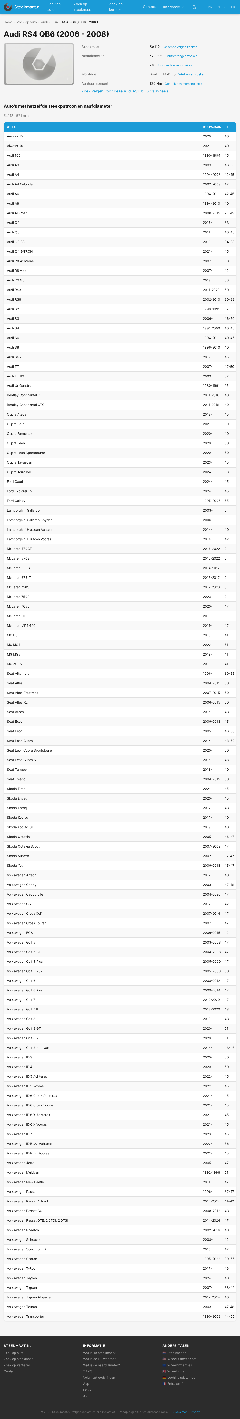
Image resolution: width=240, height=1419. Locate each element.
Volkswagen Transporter (25, 1316)
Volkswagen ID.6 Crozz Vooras (30, 1105)
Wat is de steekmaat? (99, 1353)
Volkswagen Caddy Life (25, 894)
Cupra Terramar (19, 472)
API (85, 1396)
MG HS (12, 635)
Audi (44, 22)
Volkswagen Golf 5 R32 (24, 971)
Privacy (195, 1412)
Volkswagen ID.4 (19, 1067)
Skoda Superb (18, 856)
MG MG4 (13, 645)
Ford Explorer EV (19, 491)
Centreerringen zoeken (181, 56)
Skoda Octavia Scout (23, 846)
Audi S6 (13, 338)
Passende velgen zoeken (179, 47)
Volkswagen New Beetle (25, 1182)
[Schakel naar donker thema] (194, 7)
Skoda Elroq (16, 789)
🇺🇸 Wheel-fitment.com (179, 1359)
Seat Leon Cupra (20, 741)
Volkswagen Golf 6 (21, 981)
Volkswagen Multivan (23, 1172)
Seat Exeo (14, 721)
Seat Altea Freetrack (22, 693)
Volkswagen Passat (22, 1192)
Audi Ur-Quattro (19, 385)
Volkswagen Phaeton (23, 1230)
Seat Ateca (15, 712)
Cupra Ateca (16, 414)
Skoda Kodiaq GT (20, 827)
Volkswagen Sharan (22, 1259)
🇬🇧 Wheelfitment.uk (177, 1371)
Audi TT (13, 367)
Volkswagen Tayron (22, 1278)
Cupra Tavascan (19, 462)
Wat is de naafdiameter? (101, 1365)
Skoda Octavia (18, 837)
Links (87, 1390)
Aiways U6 (15, 146)
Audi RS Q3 (16, 280)
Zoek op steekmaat (82, 7)
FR (233, 7)
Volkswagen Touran (22, 1307)
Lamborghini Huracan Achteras (30, 529)
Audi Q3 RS (16, 242)
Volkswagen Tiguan (22, 1288)
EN (218, 7)
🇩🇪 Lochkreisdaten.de (178, 1377)
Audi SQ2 (14, 357)
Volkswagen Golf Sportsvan (28, 1048)
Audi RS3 (14, 290)
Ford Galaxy (16, 501)
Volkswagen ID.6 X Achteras (28, 1115)
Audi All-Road (17, 213)
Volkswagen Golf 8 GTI (24, 1028)
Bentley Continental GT (24, 395)
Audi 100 (14, 155)
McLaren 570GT (19, 549)
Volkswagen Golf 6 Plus (25, 990)
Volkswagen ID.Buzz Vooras (28, 1153)
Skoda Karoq (17, 808)
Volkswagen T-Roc (21, 1268)
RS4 (55, 22)
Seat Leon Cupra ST (22, 760)
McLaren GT (16, 616)
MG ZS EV (14, 664)
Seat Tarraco (17, 769)
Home (8, 22)
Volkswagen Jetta (20, 1163)
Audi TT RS (15, 376)
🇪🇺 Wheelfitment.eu (177, 1365)
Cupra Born (15, 424)
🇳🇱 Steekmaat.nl (174, 1353)
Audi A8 (13, 203)
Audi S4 (13, 328)
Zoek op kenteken (117, 7)
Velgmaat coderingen (99, 1377)
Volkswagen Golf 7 (21, 1000)
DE (225, 7)
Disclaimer (179, 1412)
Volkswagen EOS (20, 933)
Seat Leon (14, 731)
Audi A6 (13, 194)
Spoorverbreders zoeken (174, 65)
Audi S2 (13, 309)
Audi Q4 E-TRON (20, 251)
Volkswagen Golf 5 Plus (25, 961)
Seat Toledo (16, 779)
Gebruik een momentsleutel (184, 83)
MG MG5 (13, 654)
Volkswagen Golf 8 (21, 1019)
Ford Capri (15, 481)
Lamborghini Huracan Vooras (29, 539)
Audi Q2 (13, 223)
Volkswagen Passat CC (24, 1211)
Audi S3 (13, 319)
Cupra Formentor (20, 433)
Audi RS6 (14, 299)
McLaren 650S (18, 568)
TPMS (87, 1371)
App (86, 1384)
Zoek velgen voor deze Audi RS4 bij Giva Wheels (125, 91)
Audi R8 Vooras (18, 271)
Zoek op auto (54, 7)
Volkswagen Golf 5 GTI (24, 952)
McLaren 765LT (19, 606)
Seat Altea (15, 683)
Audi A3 (13, 165)
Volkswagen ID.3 (19, 1057)
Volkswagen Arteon (21, 875)
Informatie (171, 7)
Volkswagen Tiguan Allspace (29, 1297)
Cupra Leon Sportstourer (26, 453)
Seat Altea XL (17, 702)
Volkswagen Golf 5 (21, 942)
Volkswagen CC (19, 904)
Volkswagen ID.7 (19, 1134)
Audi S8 (13, 347)
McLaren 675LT (19, 577)
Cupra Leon (16, 443)
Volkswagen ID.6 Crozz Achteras (32, 1096)
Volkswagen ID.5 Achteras (27, 1076)
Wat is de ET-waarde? (99, 1359)
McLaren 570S (18, 558)
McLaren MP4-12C (21, 625)
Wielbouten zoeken (191, 74)
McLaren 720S (18, 587)
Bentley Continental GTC (26, 405)
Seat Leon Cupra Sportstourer (30, 750)
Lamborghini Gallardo (23, 510)
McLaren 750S (18, 597)
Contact (149, 7)
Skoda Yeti (15, 865)
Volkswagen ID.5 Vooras (25, 1086)
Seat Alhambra (18, 673)
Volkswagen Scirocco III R (26, 1249)
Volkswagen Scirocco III (25, 1240)
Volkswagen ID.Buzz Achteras (29, 1144)
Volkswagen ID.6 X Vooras (27, 1124)
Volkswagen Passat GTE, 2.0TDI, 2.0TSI (37, 1220)
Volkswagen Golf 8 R (22, 1038)
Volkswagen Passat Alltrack (28, 1201)
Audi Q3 (13, 232)
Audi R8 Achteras (20, 261)
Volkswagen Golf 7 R (22, 1009)
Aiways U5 (15, 136)
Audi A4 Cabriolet (20, 184)
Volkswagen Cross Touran (26, 923)
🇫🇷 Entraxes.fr (173, 1384)
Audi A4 (13, 175)
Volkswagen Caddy (22, 885)
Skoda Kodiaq (17, 817)
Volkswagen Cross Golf (24, 913)
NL (210, 7)
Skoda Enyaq (17, 798)
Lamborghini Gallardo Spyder (29, 520)
